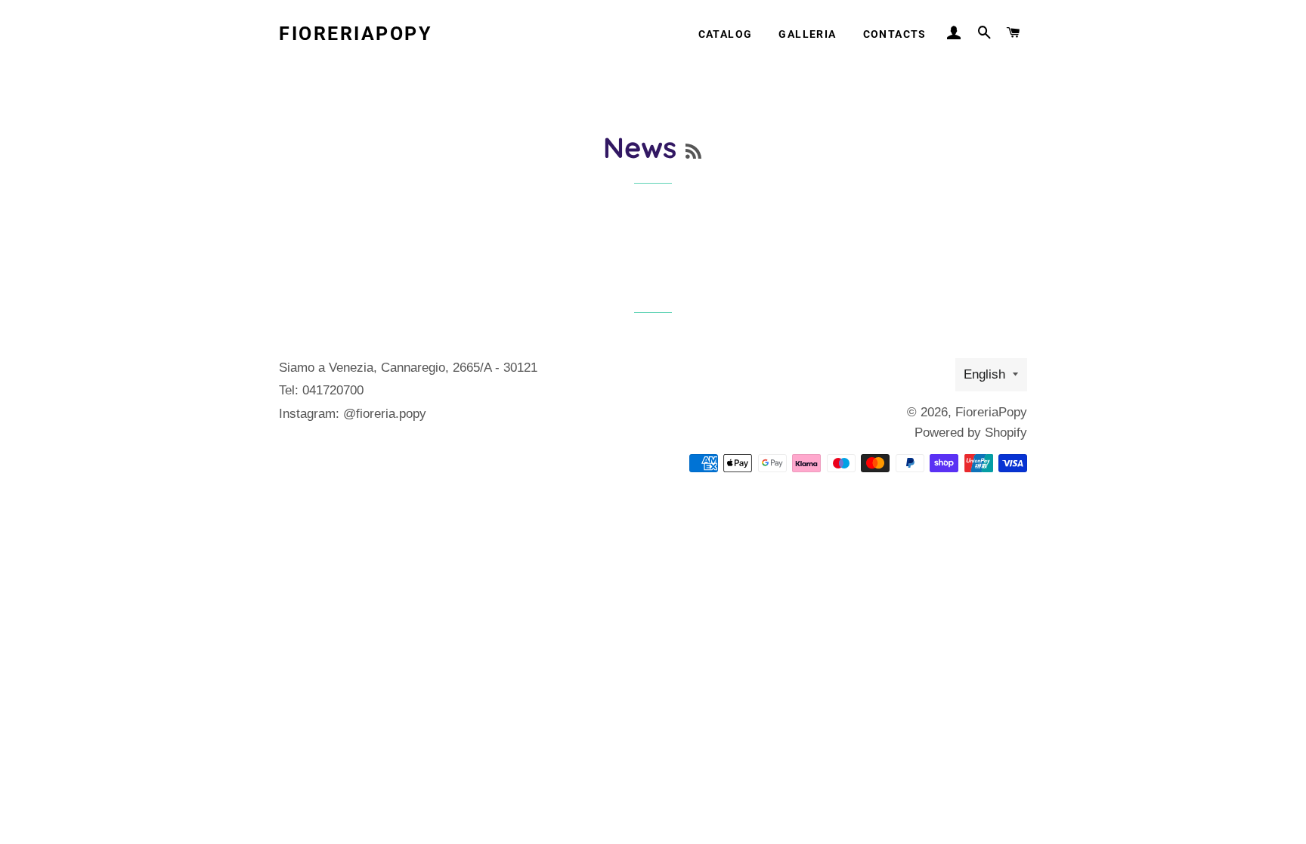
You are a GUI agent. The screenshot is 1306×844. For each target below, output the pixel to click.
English (984, 374)
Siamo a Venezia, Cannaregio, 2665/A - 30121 (408, 367)
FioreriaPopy (355, 34)
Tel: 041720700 (321, 390)
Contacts (895, 34)
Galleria (807, 34)
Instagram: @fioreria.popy (352, 414)
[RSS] (693, 151)
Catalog (725, 34)
